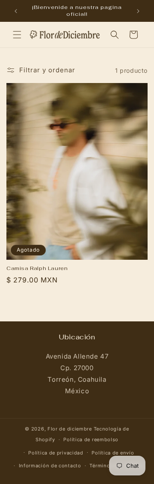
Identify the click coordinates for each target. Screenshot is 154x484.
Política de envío (113, 453)
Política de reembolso (90, 439)
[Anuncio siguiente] (138, 11)
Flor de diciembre (69, 429)
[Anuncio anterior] (15, 11)
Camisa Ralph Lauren (37, 268)
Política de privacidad (55, 453)
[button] (17, 34)
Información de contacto (50, 466)
